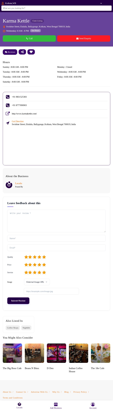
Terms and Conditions (13, 398)
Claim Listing (37, 21)
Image (9, 282)
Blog (66, 392)
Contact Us (21, 392)
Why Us (56, 392)
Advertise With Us (39, 392)
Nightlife (26, 328)
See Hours (35, 31)
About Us (7, 392)
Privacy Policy (80, 392)
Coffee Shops (12, 328)
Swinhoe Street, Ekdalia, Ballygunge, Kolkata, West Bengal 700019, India (44, 122)
